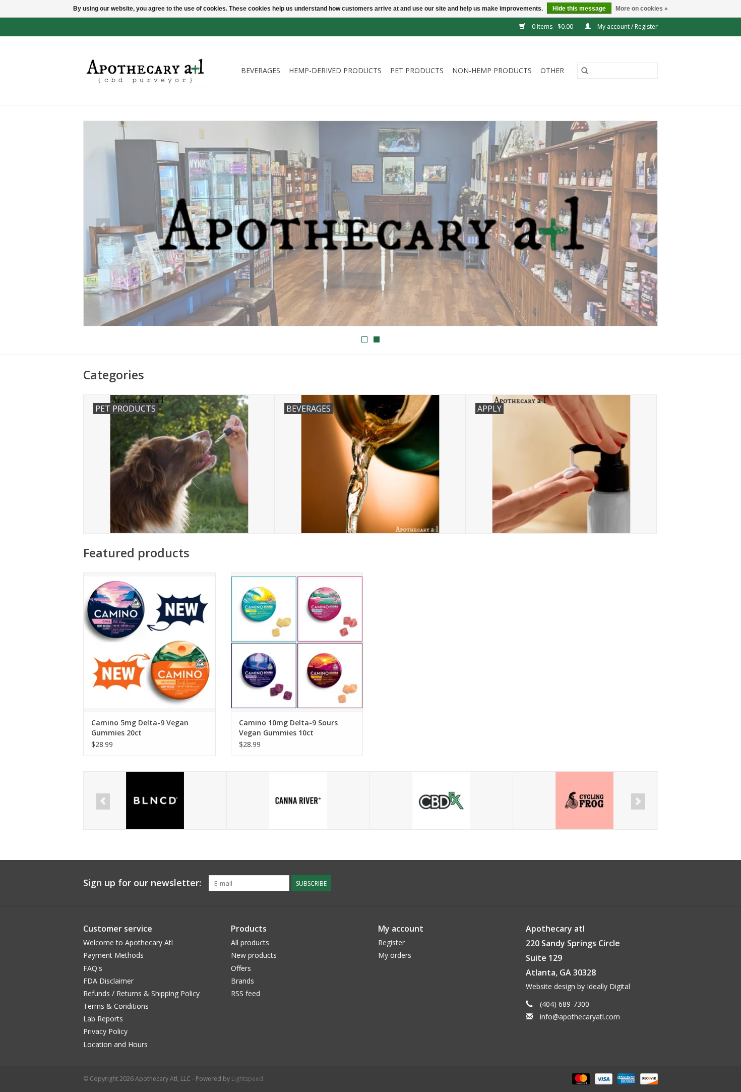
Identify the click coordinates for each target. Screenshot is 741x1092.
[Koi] (584, 801)
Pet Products (417, 70)
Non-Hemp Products (492, 70)
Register (391, 942)
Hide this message (579, 8)
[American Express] (625, 1078)
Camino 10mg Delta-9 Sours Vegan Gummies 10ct (288, 727)
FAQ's (92, 968)
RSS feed (245, 993)
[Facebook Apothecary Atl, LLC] (632, 883)
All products (250, 942)
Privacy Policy (105, 1031)
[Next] (638, 226)
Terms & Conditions (116, 1006)
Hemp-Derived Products (335, 70)
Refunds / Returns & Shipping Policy (141, 993)
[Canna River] (155, 801)
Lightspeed (247, 1078)
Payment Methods (113, 955)
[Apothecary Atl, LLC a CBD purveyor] (148, 70)
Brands (242, 981)
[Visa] (602, 1078)
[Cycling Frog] (441, 801)
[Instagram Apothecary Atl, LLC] (650, 883)
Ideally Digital (608, 986)
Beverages (260, 70)
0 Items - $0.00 (552, 26)
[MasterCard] (580, 1078)
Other (552, 70)
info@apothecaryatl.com (580, 1016)
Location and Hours (115, 1044)
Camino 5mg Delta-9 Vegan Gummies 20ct (140, 727)
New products (254, 955)
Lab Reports (103, 1018)
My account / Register (627, 26)
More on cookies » (641, 8)
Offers (241, 968)
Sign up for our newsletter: (142, 883)
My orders (394, 955)
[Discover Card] (647, 1078)
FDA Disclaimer (108, 981)
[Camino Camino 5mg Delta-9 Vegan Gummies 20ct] (149, 641)
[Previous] (103, 226)
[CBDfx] (298, 801)
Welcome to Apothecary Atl (128, 942)
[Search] (584, 71)
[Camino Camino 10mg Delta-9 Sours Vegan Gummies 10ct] (297, 641)
